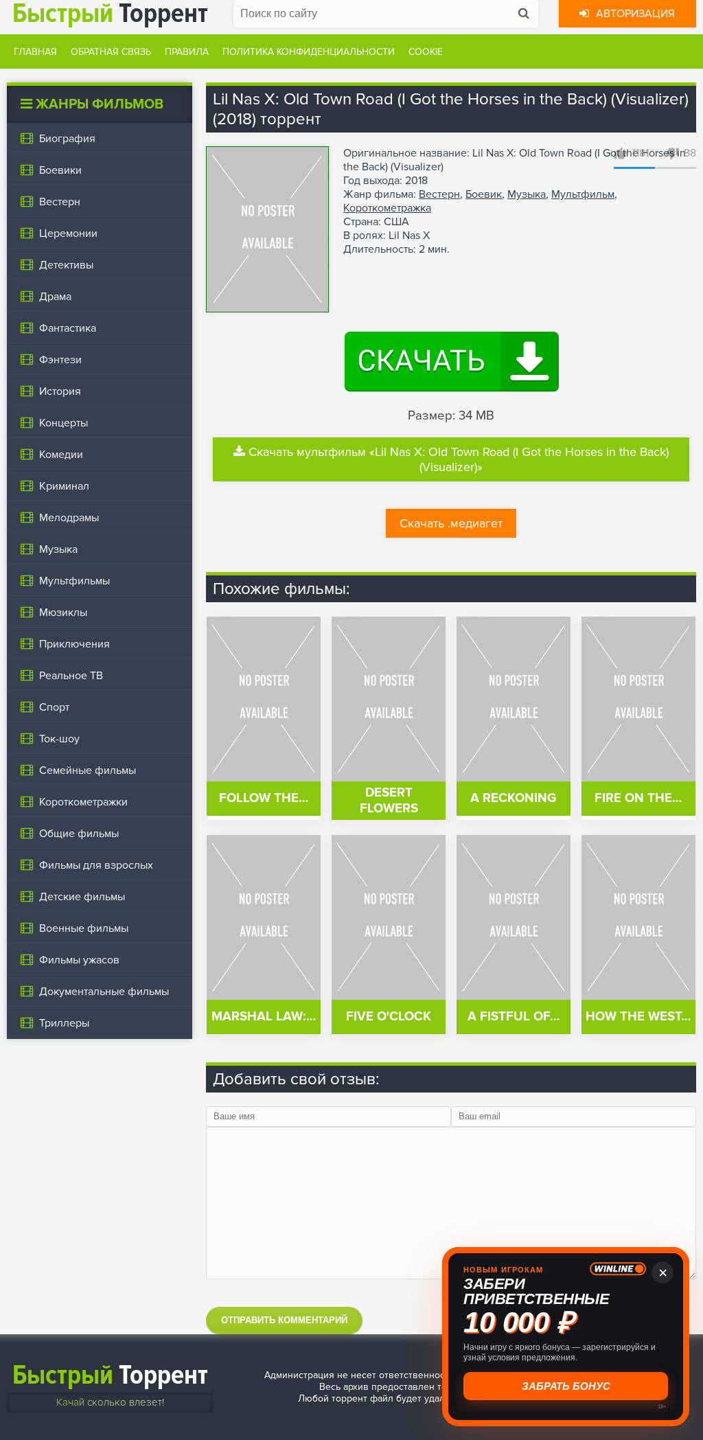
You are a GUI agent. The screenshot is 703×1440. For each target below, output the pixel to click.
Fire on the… (638, 798)
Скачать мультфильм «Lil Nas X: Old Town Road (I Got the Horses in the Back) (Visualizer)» (459, 459)
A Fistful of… (514, 1017)
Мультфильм (582, 194)
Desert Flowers (389, 800)
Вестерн (439, 194)
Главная (35, 52)
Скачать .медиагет (451, 523)
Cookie (425, 52)
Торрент (110, 1375)
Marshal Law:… (263, 1017)
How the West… (638, 1017)
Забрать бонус (566, 1386)
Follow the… (263, 798)
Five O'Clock (388, 1017)
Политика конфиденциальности (308, 52)
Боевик (483, 194)
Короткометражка (387, 208)
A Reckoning (513, 798)
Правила (187, 52)
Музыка (526, 194)
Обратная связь (111, 52)
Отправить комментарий (284, 1320)
